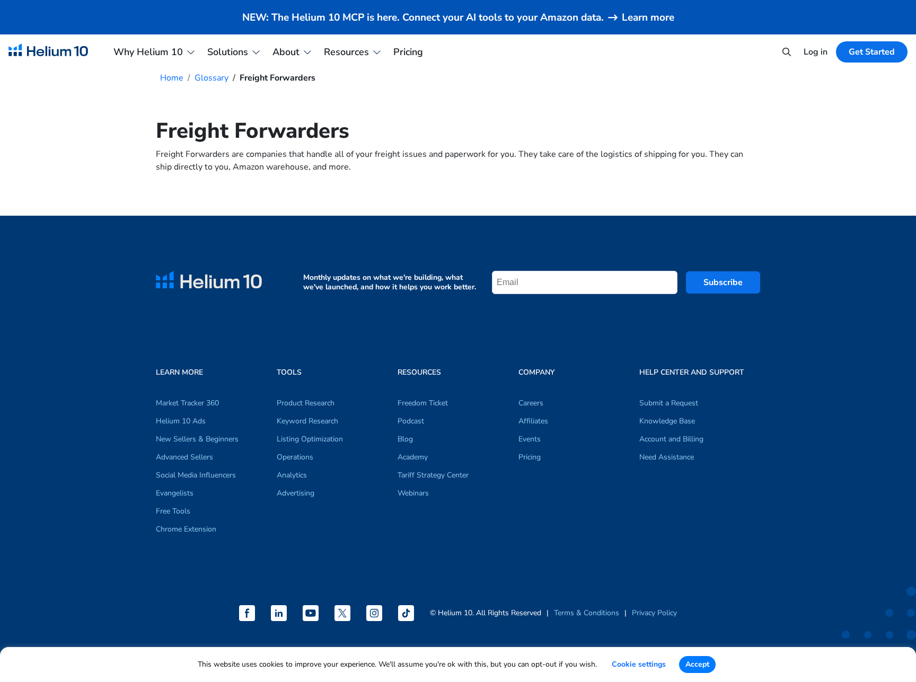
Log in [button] (815, 52)
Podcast (411, 421)
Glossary (211, 78)
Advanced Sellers (184, 457)
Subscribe (723, 282)
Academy (413, 457)
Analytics (292, 475)
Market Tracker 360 (187, 403)
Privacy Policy (654, 613)
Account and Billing (671, 439)
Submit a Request (668, 403)
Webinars (413, 493)
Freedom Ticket (423, 403)
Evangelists (174, 493)
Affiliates (533, 421)
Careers (530, 403)
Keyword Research (307, 421)
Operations (295, 457)
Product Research (305, 403)
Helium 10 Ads (181, 421)
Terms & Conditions (586, 613)
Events (529, 439)
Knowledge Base (667, 421)
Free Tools (173, 511)
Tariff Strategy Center (433, 475)
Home (171, 78)
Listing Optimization (310, 439)
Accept (697, 664)
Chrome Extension (186, 529)
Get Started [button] (872, 52)
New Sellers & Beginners (197, 439)
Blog (405, 439)
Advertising (295, 493)
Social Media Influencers (196, 475)
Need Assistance (666, 457)
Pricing (408, 52)
